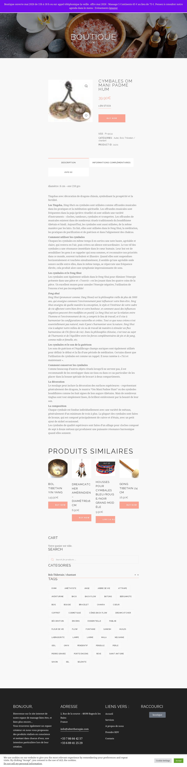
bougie (67, 605)
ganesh (107, 629)
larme (90, 637)
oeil (54, 646)
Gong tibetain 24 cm (129, 488)
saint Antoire (116, 654)
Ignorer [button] (113, 7)
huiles (122, 629)
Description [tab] (68, 162)
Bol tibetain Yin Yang (55, 488)
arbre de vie (104, 588)
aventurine (58, 596)
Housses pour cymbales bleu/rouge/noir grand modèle (105, 494)
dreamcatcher (123, 613)
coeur (116, 605)
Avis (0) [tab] (68, 172)
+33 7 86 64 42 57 (71, 738)
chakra (101, 605)
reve (98, 654)
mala (104, 637)
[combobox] (93, 575)
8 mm (54, 588)
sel (67, 662)
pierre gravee (59, 654)
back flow (90, 596)
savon (55, 662)
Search (50, 559)
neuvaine (119, 637)
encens (76, 621)
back (74, 596)
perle (115, 646)
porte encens (81, 654)
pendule (100, 646)
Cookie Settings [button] (163, 760)
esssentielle (94, 621)
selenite (82, 662)
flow (75, 629)
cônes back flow (98, 613)
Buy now (112, 118)
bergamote (125, 596)
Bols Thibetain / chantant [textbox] (92, 574)
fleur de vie (58, 629)
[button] (86, 86)
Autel (116, 138)
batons (108, 596)
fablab (112, 621)
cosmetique (75, 613)
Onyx (66, 646)
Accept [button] (179, 760)
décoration (58, 621)
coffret (56, 613)
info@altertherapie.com (74, 729)
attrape (122, 588)
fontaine (90, 629)
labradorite (58, 637)
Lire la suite (109, 519)
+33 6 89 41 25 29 (71, 743)
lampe (76, 637)
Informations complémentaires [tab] (111, 162)
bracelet (84, 605)
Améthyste (70, 588)
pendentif (82, 646)
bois (54, 605)
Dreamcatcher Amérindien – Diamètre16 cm (81, 495)
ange (87, 588)
